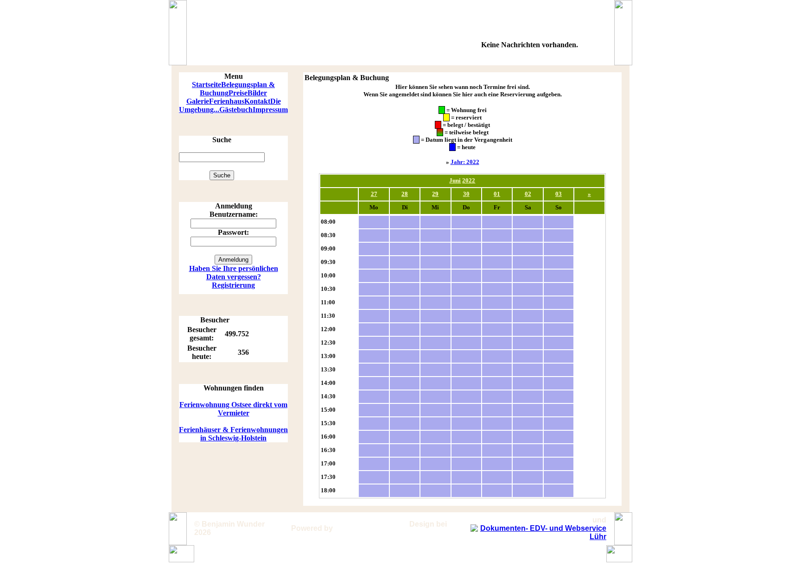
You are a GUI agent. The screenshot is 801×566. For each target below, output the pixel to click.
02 (528, 193)
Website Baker (360, 528)
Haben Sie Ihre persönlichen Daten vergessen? (233, 272)
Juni (455, 180)
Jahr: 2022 (465, 161)
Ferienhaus (226, 101)
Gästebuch (236, 109)
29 (435, 193)
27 (374, 193)
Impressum (270, 109)
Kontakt (257, 101)
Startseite (206, 84)
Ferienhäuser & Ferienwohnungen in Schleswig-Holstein (233, 434)
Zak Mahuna (441, 528)
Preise (238, 93)
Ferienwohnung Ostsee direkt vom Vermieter (233, 409)
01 (497, 193)
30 (466, 193)
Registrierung (233, 285)
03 (558, 193)
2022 (468, 180)
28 (404, 193)
